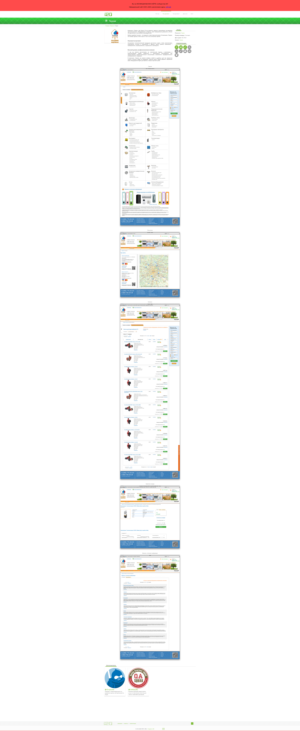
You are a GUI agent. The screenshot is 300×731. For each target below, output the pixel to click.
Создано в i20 (151, 729)
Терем (183, 33)
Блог (192, 13)
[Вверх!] (192, 723)
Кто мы (157, 13)
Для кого (185, 13)
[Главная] (108, 14)
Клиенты (126, 723)
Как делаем (176, 13)
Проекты (112, 25)
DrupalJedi (110, 689)
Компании (120, 723)
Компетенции (133, 723)
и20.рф (168, 7)
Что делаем (166, 13)
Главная (107, 25)
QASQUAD (134, 689)
